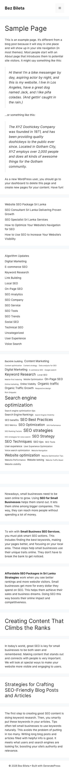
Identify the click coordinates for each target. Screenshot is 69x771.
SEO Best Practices (36, 419)
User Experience (15, 338)
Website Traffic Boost (54, 460)
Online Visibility (28, 384)
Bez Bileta (15, 8)
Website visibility (13, 464)
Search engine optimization (21, 401)
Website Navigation (39, 450)
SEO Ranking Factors (13, 431)
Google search (50, 370)
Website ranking (35, 459)
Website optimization (22, 455)
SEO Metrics (11, 425)
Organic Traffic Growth (19, 388)
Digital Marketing (15, 261)
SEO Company (14, 299)
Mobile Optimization (33, 379)
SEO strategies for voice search (17, 437)
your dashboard (15, 183)
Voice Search (13, 343)
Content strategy (30, 366)
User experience (13, 446)
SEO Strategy (43, 436)
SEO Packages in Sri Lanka (38, 573)
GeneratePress (51, 765)
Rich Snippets (10, 392)
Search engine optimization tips (20, 411)
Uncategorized (14, 332)
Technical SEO (14, 327)
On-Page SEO (14, 288)
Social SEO (12, 321)
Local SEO (11, 283)
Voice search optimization (17, 450)
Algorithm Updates (17, 255)
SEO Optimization (31, 425)
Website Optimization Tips (52, 456)
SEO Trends (12, 316)
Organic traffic (48, 384)
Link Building (13, 277)
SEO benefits (12, 420)
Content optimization (13, 366)
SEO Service (13, 305)
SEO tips (38, 441)
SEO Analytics (14, 294)
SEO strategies (38, 430)
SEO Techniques (18, 441)
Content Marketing (36, 361)
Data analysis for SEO (47, 366)
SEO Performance (54, 425)
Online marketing (12, 384)
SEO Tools (11, 310)
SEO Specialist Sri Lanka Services (26, 219)
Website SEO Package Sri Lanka (25, 204)
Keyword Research (17, 272)
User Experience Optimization (38, 446)
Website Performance (15, 460)
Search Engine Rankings (19, 414)
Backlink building (14, 361)
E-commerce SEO (16, 266)
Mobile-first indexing (13, 379)
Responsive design (43, 388)
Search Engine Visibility (44, 415)
